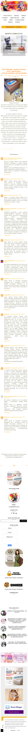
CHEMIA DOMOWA (7, 15)
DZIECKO (16, 15)
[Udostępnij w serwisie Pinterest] (12, 149)
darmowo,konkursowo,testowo (13, 158)
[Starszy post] (26, 465)
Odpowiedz (7, 174)
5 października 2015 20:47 (17, 278)
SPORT (5, 19)
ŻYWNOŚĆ (17, 22)
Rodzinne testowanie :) (10, 208)
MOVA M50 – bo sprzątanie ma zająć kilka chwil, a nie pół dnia (17, 642)
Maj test (6, 179)
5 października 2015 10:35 (14, 195)
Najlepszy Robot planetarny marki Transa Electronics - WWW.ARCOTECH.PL (17, 628)
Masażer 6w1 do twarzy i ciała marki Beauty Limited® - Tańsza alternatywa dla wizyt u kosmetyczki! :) (17, 620)
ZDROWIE (10, 22)
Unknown (6, 240)
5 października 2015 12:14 (17, 240)
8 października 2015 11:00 (17, 295)
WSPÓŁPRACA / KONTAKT (14, 27)
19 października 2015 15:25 (17, 368)
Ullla (5, 195)
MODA (23, 17)
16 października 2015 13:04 (17, 314)
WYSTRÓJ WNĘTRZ (19, 19)
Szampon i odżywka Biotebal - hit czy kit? (17, 611)
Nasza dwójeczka (9, 260)
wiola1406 (7, 368)
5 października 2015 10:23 (16, 179)
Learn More (13, 730)
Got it (18, 730)
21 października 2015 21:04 (17, 417)
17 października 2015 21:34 (17, 345)
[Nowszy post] (1, 465)
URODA (11, 19)
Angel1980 (7, 295)
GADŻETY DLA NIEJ (14, 17)
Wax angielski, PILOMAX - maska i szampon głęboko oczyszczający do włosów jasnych (17, 636)
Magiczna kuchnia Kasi (10, 396)
